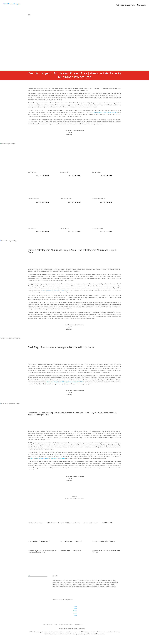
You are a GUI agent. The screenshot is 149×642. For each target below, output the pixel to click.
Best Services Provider (89, 624)
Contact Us (141, 5)
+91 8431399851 (35, 15)
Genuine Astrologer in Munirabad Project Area (104, 112)
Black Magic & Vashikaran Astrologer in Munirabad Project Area (65, 382)
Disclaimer (55, 628)
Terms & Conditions (91, 628)
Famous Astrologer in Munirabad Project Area (54, 290)
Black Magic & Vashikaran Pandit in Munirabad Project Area (47, 458)
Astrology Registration (125, 5)
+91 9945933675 (101, 624)
